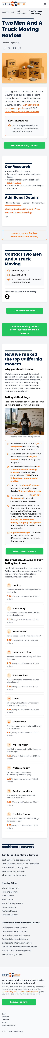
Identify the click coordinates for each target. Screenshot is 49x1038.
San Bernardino (22, 12)
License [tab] (26, 203)
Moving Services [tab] (13, 203)
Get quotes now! (19, 1001)
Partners (5, 1017)
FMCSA (18, 182)
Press (4, 1022)
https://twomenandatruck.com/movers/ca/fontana (26, 280)
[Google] (7, 296)
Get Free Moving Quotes (24, 145)
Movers (5, 12)
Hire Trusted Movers (24, 551)
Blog (3, 1014)
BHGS (9, 182)
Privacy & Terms (8, 1025)
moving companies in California (22, 111)
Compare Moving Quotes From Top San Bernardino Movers (24, 330)
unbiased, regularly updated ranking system (20, 991)
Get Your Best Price (24, 310)
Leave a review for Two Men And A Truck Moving (24, 235)
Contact (5, 1019)
